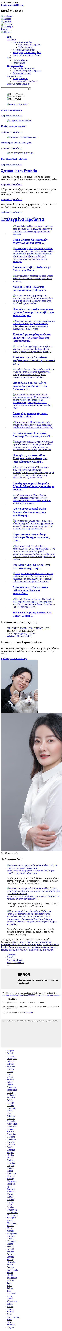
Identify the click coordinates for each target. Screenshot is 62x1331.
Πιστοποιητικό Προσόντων (25, 81)
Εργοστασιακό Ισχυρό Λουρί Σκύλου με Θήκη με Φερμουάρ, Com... (31, 537)
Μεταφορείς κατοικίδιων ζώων (27, 52)
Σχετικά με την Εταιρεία (19, 171)
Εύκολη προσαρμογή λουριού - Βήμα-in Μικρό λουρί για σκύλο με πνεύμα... (33, 486)
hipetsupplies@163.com (12, 5)
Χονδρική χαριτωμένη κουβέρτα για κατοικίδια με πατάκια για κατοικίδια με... (32, 337)
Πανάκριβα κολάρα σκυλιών (14, 950)
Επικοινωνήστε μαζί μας (18, 83)
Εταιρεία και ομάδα (22, 73)
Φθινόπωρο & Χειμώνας (29, 44)
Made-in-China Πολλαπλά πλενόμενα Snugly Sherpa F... (30, 288)
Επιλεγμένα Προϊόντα (22, 219)
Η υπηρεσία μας (20, 78)
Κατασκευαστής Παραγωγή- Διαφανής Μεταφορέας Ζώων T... (32, 434)
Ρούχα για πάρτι (25, 47)
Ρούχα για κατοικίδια (22, 42)
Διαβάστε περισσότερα (11, 184)
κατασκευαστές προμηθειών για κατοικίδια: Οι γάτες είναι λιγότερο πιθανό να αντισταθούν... (33, 897)
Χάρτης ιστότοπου (43, 942)
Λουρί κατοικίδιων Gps (19, 947)
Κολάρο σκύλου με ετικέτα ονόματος (18, 944)
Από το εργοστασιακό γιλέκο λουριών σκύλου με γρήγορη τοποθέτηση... (29, 512)
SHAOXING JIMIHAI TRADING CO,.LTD (28, 628)
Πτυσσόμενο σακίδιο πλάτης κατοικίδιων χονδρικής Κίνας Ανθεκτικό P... (30, 386)
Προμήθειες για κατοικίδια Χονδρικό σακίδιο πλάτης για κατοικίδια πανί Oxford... (30, 458)
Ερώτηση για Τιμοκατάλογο (14, 658)
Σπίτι (9, 37)
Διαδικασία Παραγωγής (23, 68)
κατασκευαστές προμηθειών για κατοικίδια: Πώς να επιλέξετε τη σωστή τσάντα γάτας (30, 871)
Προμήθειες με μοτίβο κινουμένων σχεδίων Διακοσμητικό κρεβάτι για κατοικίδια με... (33, 312)
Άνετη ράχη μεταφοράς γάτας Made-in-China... (30, 415)
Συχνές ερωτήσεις (15, 65)
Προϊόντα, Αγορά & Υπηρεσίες (27, 70)
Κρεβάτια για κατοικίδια (24, 50)
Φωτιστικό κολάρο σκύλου (41, 950)
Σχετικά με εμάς (14, 76)
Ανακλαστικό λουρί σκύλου (44, 947)
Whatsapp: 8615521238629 (19, 636)
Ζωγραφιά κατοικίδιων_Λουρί (27, 55)
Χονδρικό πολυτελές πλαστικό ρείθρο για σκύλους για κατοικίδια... (30, 590)
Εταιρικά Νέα (19, 63)
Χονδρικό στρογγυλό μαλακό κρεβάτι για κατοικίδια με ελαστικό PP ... (34, 360)
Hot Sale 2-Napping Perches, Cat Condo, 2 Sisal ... (32, 614)
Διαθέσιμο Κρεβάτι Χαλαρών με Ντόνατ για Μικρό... (32, 268)
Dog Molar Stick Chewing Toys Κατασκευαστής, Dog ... (31, 566)
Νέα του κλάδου (20, 60)
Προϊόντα (11, 39)
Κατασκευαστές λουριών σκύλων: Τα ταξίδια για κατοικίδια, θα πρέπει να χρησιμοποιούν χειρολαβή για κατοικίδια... (32, 921)
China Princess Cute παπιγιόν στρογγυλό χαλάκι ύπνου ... (30, 241)
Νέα (9, 57)
